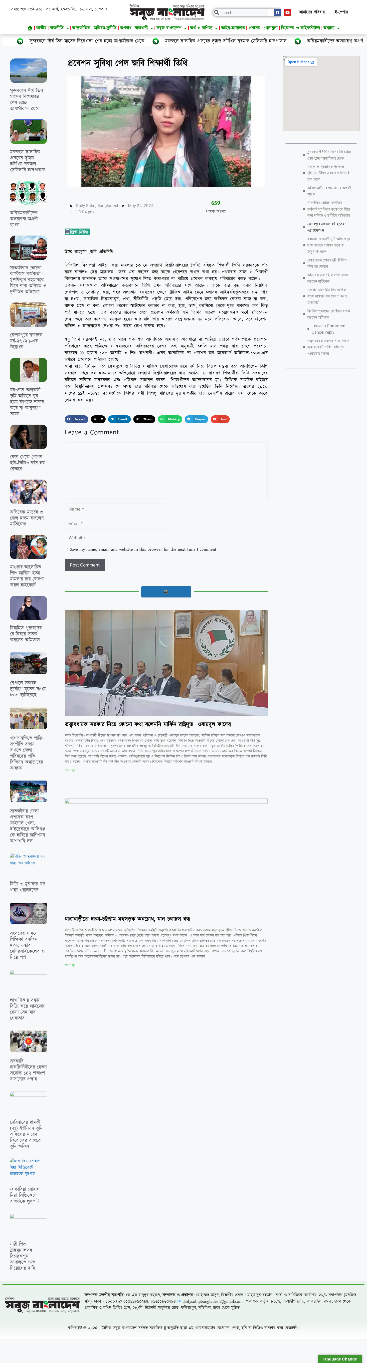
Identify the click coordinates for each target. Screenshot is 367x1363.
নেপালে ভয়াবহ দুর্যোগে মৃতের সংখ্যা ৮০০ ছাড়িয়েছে (28, 689)
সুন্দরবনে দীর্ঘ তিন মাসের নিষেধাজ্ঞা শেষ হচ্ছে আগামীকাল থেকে (26, 99)
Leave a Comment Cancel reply (329, 329)
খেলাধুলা (271, 28)
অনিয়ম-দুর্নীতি (105, 28)
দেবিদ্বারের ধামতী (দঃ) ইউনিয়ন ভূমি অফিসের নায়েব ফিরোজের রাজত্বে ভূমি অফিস (26, 1134)
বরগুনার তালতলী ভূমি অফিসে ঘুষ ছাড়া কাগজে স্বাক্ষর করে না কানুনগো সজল (27, 402)
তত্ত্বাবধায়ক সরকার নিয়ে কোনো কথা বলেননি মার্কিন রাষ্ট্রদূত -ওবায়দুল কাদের (148, 724)
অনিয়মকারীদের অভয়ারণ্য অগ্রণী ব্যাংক (274, 41)
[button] (76, 419)
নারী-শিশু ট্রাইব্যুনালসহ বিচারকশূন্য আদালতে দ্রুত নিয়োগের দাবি (22, 1256)
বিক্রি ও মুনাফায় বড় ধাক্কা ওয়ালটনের (27, 887)
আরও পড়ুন (70, 770)
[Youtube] (287, 12)
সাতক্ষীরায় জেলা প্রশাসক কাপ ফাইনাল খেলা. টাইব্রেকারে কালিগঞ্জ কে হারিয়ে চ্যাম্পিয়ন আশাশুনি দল (27, 826)
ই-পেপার (341, 12)
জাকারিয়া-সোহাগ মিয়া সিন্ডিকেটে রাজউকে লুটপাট (24, 1195)
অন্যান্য (329, 28)
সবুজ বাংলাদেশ (169, 28)
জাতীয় (41, 28)
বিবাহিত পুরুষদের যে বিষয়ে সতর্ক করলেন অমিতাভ (26, 634)
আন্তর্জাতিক (81, 28)
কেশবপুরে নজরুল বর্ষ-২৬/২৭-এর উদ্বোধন (26, 341)
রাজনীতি (57, 28)
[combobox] (247, 12)
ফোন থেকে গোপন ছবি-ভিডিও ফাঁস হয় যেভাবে (27, 463)
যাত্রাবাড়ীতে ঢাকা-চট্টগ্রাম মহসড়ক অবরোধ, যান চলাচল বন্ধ (127, 919)
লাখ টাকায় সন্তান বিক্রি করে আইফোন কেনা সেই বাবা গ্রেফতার (28, 1009)
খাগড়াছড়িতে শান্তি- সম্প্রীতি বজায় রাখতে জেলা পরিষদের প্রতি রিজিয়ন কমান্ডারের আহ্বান (27, 753)
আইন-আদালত (233, 28)
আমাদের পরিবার (312, 12)
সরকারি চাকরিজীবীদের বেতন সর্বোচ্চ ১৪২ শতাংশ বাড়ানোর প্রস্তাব (28, 1070)
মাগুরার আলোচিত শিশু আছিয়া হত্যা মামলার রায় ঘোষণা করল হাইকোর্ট (27, 576)
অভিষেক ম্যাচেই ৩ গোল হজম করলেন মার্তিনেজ (27, 518)
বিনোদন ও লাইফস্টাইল (300, 28)
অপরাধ (125, 28)
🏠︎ (30, 28)
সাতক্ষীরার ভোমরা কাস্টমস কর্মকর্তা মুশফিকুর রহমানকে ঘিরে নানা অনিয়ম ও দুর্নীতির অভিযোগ (28, 280)
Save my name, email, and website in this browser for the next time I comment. (143, 549)
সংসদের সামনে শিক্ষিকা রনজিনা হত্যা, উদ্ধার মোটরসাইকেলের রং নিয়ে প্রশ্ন (27, 945)
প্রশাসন (254, 28)
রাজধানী (141, 28)
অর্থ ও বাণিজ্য (201, 28)
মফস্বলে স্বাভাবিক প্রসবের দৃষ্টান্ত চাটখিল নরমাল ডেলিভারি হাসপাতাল (158, 41)
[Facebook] (277, 12)
